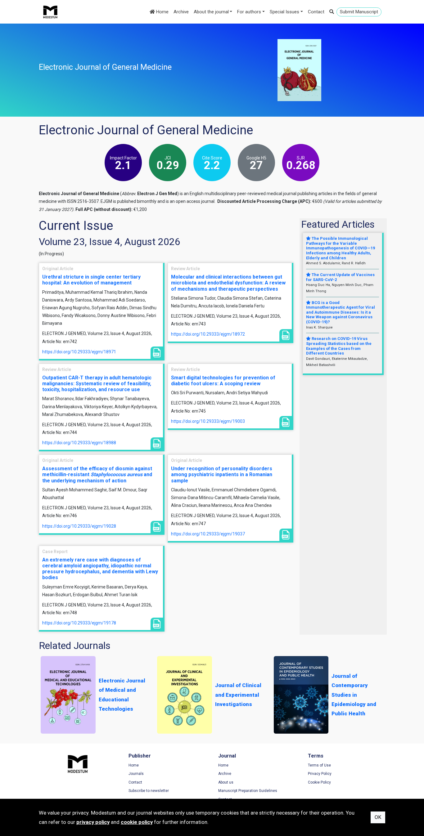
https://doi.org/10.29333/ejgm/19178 (79, 622)
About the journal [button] (211, 12)
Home (162, 12)
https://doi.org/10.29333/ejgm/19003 (208, 421)
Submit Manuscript (359, 12)
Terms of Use (319, 765)
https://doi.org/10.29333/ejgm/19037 (208, 533)
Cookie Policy (319, 782)
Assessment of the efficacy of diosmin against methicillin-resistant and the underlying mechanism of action (97, 474)
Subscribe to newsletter (149, 791)
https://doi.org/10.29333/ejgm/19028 (79, 526)
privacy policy (93, 822)
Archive (181, 12)
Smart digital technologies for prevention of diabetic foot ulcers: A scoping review (223, 381)
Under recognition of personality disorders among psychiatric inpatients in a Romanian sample (221, 474)
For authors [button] (249, 12)
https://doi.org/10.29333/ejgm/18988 (79, 442)
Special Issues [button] (284, 12)
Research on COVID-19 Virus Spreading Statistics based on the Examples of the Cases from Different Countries (339, 345)
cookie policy (137, 822)
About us (225, 782)
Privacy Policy (320, 773)
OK (378, 817)
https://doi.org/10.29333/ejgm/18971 (79, 351)
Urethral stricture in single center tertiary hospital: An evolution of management (91, 280)
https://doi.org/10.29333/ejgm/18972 (208, 334)
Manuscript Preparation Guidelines (247, 791)
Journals (136, 773)
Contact (316, 12)
